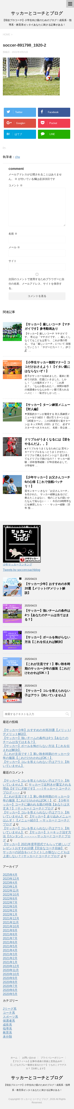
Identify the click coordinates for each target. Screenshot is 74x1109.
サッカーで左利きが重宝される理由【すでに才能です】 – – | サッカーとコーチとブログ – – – (37, 788)
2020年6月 (10, 990)
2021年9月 (10, 930)
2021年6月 (10, 942)
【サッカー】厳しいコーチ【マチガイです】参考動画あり (47, 326)
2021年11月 (11, 922)
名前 (13, 233)
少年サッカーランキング (17, 564)
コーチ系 (9, 1012)
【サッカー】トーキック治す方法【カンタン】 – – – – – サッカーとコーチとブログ (37, 836)
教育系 (7, 1032)
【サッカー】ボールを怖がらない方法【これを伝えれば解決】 (47, 639)
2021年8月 (10, 934)
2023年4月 (10, 882)
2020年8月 (10, 982)
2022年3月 (10, 906)
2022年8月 (10, 898)
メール (14, 247)
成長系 (7, 1024)
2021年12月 (11, 918)
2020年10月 (11, 974)
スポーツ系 (10, 1016)
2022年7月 (10, 902)
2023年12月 (11, 878)
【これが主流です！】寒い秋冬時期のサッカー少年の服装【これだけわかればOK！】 (47, 668)
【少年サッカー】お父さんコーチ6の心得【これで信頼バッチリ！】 (47, 482)
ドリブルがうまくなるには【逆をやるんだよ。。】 (47, 441)
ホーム (14, 1057)
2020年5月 (10, 994)
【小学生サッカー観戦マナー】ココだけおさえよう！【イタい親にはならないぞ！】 (47, 367)
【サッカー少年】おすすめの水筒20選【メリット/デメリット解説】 (47, 588)
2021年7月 (10, 938)
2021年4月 (10, 950)
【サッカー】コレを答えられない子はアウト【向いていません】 (47, 693)
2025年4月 (10, 874)
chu (17, 156)
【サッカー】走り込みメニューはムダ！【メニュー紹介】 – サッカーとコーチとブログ (37, 820)
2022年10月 (11, 894)
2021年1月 (10, 962)
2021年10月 (11, 926)
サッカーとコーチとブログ (37, 13)
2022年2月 (10, 910)
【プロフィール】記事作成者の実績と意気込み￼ (37, 1061)
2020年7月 (10, 986)
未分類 (7, 1036)
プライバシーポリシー (52, 1057)
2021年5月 (10, 946)
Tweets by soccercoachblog (21, 569)
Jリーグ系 (10, 1008)
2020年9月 (10, 978)
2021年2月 (10, 958)
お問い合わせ (29, 1057)
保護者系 (9, 1020)
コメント (16, 185)
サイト (13, 260)
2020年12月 (11, 966)
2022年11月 (11, 890)
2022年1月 (10, 914)
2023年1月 (10, 886)
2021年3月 (10, 954)
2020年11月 (11, 970)
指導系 (7, 1028)
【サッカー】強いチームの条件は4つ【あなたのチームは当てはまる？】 (47, 615)
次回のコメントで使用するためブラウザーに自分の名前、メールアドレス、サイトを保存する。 (36, 284)
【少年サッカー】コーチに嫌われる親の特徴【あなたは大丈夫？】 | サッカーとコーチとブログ (36, 804)
